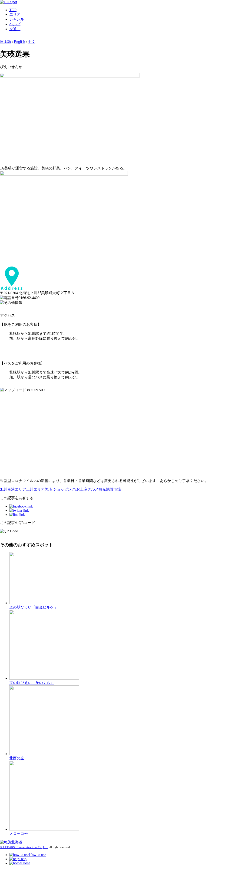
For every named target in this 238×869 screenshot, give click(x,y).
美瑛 (48, 489)
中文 (31, 42)
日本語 (5, 42)
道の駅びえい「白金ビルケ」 (33, 607)
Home (25, 863)
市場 (117, 489)
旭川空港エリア (13, 489)
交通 (14, 29)
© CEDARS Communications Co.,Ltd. (24, 847)
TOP (13, 10)
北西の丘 (16, 758)
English (19, 42)
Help (22, 859)
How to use (37, 855)
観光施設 (106, 489)
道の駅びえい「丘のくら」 (31, 683)
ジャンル (16, 19)
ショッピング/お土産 (70, 489)
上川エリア (35, 489)
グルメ (93, 489)
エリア (14, 14)
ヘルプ (14, 24)
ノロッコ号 (18, 834)
